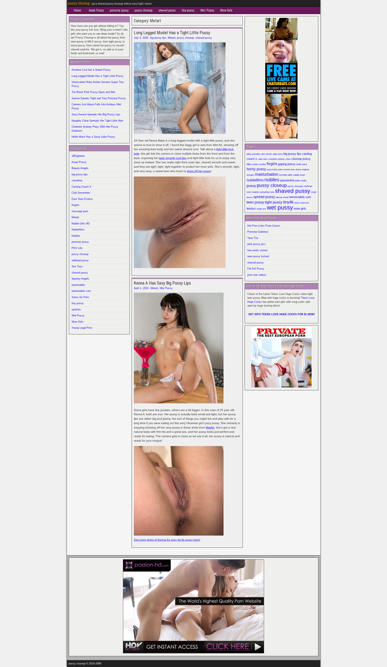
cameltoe (77, 180)
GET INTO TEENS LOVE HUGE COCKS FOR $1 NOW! (281, 314)
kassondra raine (275, 169)
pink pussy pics (256, 244)
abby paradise (253, 154)
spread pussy (264, 197)
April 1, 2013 (141, 288)
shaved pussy (167, 10)
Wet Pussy (207, 10)
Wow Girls (226, 10)
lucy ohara (296, 169)
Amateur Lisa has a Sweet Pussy (91, 69)
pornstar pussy (119, 10)
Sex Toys (77, 266)
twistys (251, 208)
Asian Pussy (96, 10)
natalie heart (299, 175)
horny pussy (256, 169)
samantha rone (267, 192)
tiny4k (288, 202)
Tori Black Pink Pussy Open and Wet (93, 92)
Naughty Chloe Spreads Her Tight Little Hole (97, 120)
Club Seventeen (81, 192)
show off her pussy (199, 171)
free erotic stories (257, 250)
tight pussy (273, 202)
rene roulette (253, 192)
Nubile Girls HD (80, 223)
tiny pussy (188, 10)
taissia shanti (282, 197)
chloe (288, 159)
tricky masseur (301, 202)
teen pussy (255, 202)
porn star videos (256, 274)
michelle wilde (285, 175)
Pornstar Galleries (257, 231)
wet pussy (280, 207)
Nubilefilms (78, 229)
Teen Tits (252, 238)
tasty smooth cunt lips (172, 158)
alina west (278, 154)
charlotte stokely (276, 159)
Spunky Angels (80, 278)
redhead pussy (80, 260)
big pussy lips (158, 37)
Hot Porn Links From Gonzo (263, 225)
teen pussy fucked (258, 256)
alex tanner (266, 154)
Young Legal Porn (82, 327)
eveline (262, 164)
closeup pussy (301, 158)
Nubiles (76, 235)
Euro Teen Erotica (82, 198)
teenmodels (78, 284)
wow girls (300, 208)
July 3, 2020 (141, 37)
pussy (251, 186)
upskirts (76, 309)
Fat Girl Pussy (255, 268)
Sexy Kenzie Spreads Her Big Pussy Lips (96, 114)
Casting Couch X (81, 186)
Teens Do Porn (80, 297)
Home (77, 10)
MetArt (210, 427)
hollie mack (301, 164)
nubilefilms (255, 180)
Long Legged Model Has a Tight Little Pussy (172, 32)
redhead (308, 186)
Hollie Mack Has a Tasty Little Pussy (93, 136)
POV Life (77, 248)
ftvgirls (75, 205)
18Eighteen (78, 155)
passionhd (287, 180)
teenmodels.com (81, 290)
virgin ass (261, 209)
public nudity (300, 180)
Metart (171, 37)
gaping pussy (286, 164)
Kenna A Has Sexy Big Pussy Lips (162, 283)
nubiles (271, 179)
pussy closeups (295, 186)
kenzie (287, 169)
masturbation (266, 174)
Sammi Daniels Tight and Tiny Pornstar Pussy (99, 98)
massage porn (80, 211)
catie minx (263, 159)
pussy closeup (79, 3)
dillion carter (252, 164)
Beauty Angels (80, 168)
